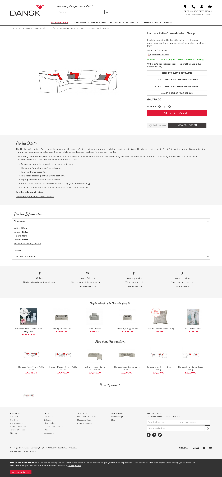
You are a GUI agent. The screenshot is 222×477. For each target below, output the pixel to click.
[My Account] (202, 7)
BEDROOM (115, 22)
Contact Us (48, 417)
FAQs (46, 430)
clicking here (74, 465)
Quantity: (151, 106)
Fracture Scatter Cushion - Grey (160, 329)
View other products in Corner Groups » (35, 196)
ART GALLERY (133, 22)
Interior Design (117, 417)
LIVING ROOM (79, 22)
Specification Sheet (159, 55)
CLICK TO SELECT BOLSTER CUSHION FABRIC (176, 86)
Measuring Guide (84, 420)
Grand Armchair (94, 329)
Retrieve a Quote (84, 423)
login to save (159, 125)
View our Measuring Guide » (27, 243)
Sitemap (13, 433)
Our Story (14, 420)
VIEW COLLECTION (187, 125)
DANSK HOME (151, 22)
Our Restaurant (16, 423)
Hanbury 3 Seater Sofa (61, 329)
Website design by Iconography (23, 451)
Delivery (47, 420)
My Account (49, 433)
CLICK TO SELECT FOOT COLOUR (177, 93)
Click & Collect (49, 423)
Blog (113, 420)
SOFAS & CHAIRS (59, 22)
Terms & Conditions (18, 426)
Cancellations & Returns (53, 426)
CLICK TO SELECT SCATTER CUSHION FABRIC (176, 80)
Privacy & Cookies (17, 430)
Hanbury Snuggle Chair (127, 329)
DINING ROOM (98, 22)
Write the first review (157, 50)
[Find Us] (185, 7)
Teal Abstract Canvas (193, 329)
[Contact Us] (193, 7)
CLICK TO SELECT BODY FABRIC (177, 73)
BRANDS (167, 22)
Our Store (14, 417)
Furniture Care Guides (86, 417)
